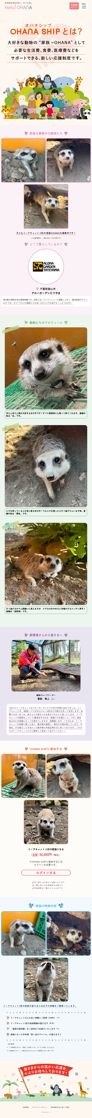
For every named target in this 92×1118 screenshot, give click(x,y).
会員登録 (74, 5)
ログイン (39, 864)
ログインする (46, 872)
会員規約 (26, 1107)
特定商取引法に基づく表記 (60, 1107)
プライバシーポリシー (40, 1107)
